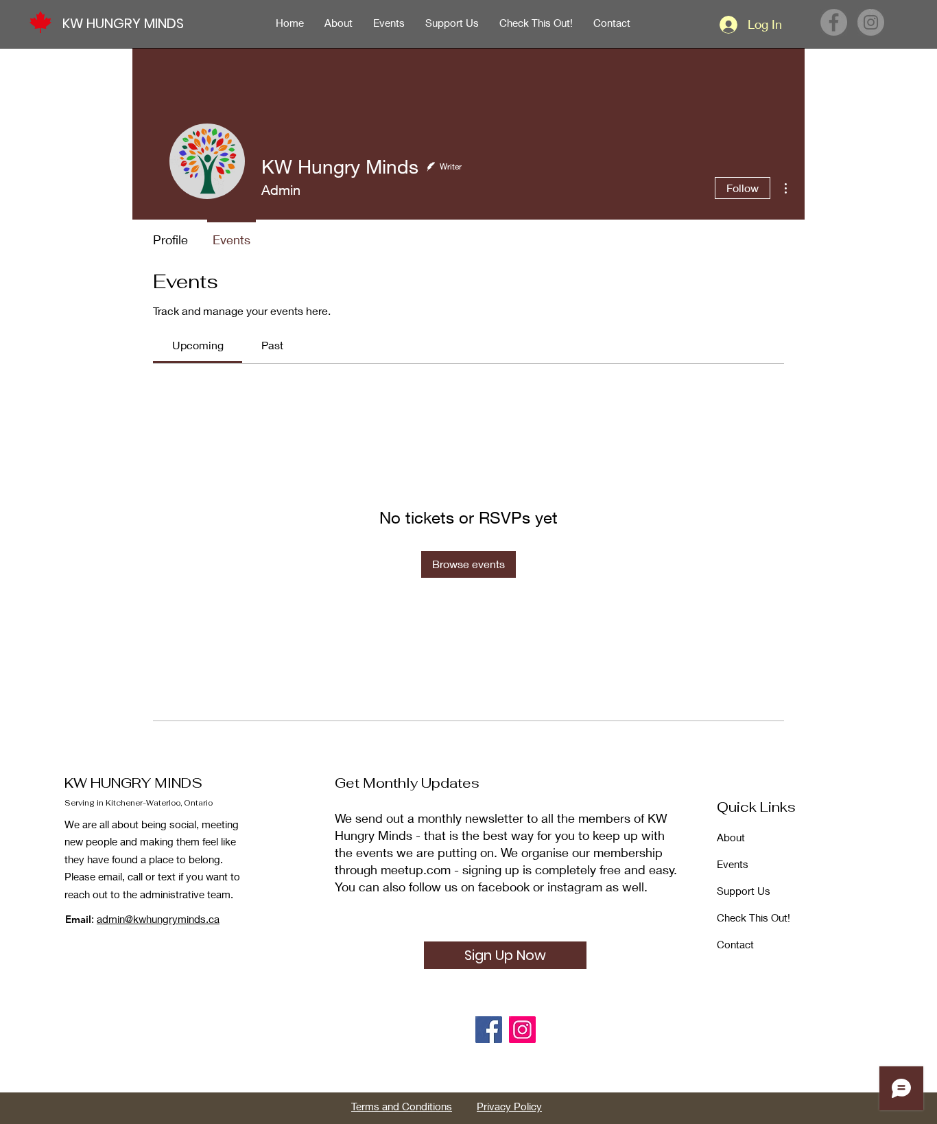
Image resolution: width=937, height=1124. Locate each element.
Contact (735, 944)
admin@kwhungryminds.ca (158, 919)
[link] (198, 344)
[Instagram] (870, 22)
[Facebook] (833, 22)
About (731, 837)
